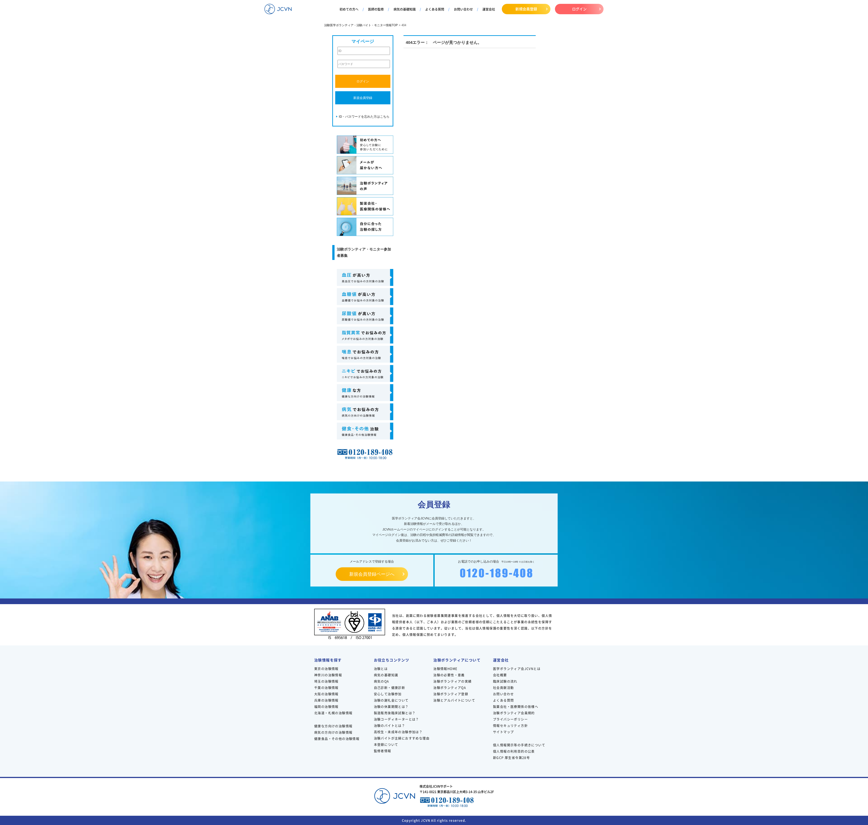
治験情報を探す (328, 660)
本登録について (386, 744)
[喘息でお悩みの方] (365, 354)
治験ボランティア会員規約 (514, 712)
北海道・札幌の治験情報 (333, 712)
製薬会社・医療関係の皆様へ (515, 706)
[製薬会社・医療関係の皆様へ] (365, 206)
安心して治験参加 (388, 694)
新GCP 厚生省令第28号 (511, 757)
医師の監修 (376, 9)
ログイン (579, 9)
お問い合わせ (463, 9)
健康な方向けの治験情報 (333, 726)
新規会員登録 (526, 9)
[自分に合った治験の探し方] (365, 227)
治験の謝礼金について (391, 700)
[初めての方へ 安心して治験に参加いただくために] (365, 145)
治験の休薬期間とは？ (391, 706)
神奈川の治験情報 (328, 675)
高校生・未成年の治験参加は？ (398, 731)
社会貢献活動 (503, 687)
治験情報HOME (445, 668)
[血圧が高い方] (365, 277)
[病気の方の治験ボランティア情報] (365, 411)
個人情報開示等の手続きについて (519, 745)
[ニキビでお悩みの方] (365, 373)
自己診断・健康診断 (389, 687)
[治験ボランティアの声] (365, 186)
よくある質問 (434, 9)
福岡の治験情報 (326, 706)
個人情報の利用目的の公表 (514, 751)
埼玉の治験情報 (326, 681)
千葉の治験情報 (326, 687)
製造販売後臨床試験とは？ (395, 712)
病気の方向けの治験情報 (333, 732)
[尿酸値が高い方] (365, 315)
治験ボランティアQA (449, 687)
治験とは (381, 668)
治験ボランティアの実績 (452, 681)
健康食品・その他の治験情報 (336, 738)
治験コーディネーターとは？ (396, 719)
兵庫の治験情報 (326, 700)
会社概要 (500, 675)
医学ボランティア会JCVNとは (516, 668)
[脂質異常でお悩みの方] (365, 335)
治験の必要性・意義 (449, 675)
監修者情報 (382, 750)
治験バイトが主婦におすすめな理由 (401, 738)
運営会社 (488, 9)
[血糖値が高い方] (365, 296)
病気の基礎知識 (405, 9)
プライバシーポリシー (510, 719)
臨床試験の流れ (505, 681)
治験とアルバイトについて (454, 700)
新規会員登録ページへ (371, 574)
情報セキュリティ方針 (510, 725)
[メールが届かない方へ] (365, 165)
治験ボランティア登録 (450, 694)
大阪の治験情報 (326, 694)
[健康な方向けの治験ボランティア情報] (365, 392)
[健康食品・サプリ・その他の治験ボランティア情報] (365, 431)
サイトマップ (503, 731)
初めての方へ (349, 9)
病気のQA (381, 681)
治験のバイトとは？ (389, 725)
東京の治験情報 (326, 668)
